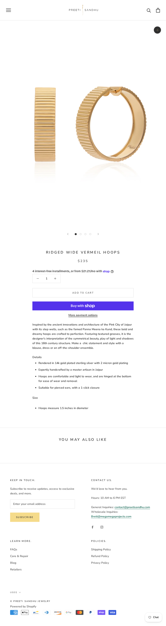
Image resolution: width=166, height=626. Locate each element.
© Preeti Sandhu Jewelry (30, 601)
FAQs (13, 549)
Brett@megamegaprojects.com (111, 516)
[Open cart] (158, 10)
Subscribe (25, 517)
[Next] (98, 234)
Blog (13, 563)
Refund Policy (100, 556)
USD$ (13, 592)
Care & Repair (19, 556)
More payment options (83, 315)
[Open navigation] (8, 10)
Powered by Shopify (23, 606)
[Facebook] (92, 526)
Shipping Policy (101, 549)
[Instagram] (101, 526)
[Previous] (67, 234)
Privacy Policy (100, 563)
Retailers (16, 569)
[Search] (149, 10)
